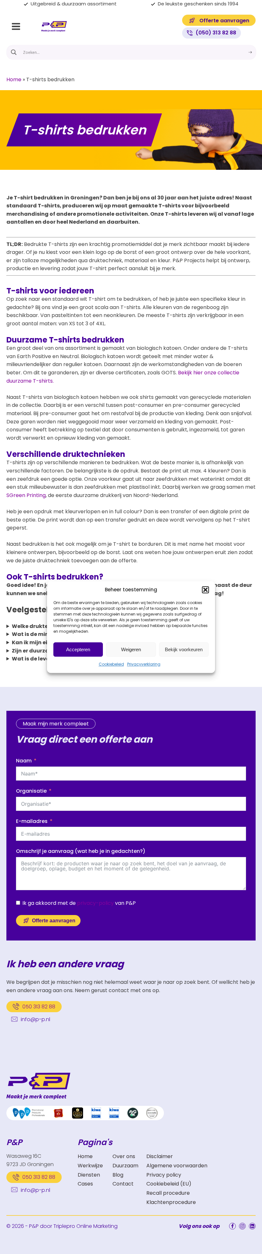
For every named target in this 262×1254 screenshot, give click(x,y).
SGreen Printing (26, 495)
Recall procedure (168, 1193)
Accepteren (78, 649)
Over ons (123, 1156)
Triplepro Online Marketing (85, 1226)
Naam (24, 760)
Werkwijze (90, 1165)
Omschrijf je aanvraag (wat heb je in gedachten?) (80, 851)
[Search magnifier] (13, 52)
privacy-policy (95, 903)
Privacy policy (163, 1174)
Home (13, 79)
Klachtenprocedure (171, 1202)
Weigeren (131, 649)
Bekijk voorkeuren (184, 649)
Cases (85, 1183)
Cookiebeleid (111, 664)
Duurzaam (125, 1165)
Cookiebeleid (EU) (168, 1183)
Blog (117, 1174)
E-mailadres (32, 821)
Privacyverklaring (143, 664)
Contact (123, 1183)
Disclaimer (159, 1156)
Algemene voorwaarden (176, 1165)
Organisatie (31, 791)
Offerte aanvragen (53, 920)
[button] (205, 590)
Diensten (89, 1174)
